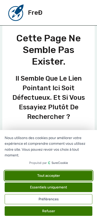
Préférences (49, 199)
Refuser (48, 211)
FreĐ (35, 12)
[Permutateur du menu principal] (83, 13)
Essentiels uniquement (48, 187)
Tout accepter (48, 175)
